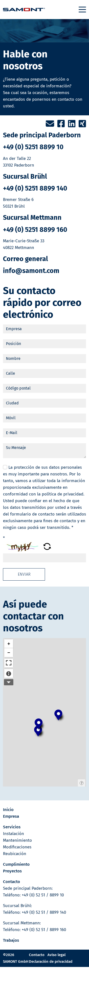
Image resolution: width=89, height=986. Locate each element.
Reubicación (14, 853)
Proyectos (12, 871)
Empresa (11, 816)
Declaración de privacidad (50, 961)
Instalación (13, 833)
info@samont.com (31, 271)
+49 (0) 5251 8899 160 (35, 230)
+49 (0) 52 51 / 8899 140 (44, 912)
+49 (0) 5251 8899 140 (35, 188)
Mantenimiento (17, 840)
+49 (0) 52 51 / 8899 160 (44, 929)
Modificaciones (17, 847)
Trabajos (11, 940)
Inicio (8, 809)
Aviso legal (56, 955)
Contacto (11, 881)
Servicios (12, 827)
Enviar (24, 574)
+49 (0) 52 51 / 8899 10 (43, 895)
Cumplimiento (16, 864)
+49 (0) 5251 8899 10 (33, 147)
